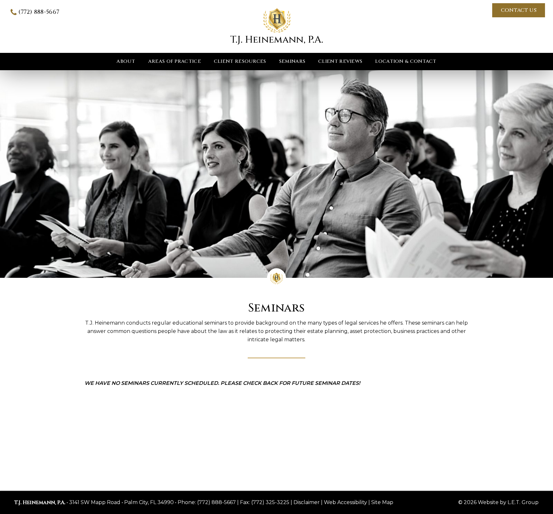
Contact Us (518, 10)
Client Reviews (340, 61)
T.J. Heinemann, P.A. (276, 26)
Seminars (292, 61)
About (125, 61)
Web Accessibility (345, 502)
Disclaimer (306, 502)
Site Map (382, 502)
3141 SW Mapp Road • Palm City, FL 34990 (121, 502)
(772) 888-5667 (38, 12)
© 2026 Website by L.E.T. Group (498, 502)
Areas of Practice (174, 61)
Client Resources (240, 61)
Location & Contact (405, 61)
